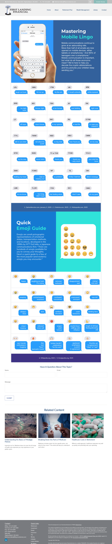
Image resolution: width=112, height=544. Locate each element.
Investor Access (100, 2)
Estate (32, 530)
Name (7, 370)
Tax (32, 535)
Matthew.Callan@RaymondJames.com (65, 2)
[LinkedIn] (90, 2)
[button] (48, 10)
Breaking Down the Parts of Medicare (52, 440)
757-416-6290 (46, 2)
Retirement (34, 526)
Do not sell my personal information (80, 537)
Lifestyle (33, 539)
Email (58, 370)
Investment (34, 528)
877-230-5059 (14, 528)
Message (7, 382)
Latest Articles (35, 541)
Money (33, 537)
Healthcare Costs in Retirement (83, 440)
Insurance (33, 532)
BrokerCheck (78, 524)
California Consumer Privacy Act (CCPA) (92, 536)
